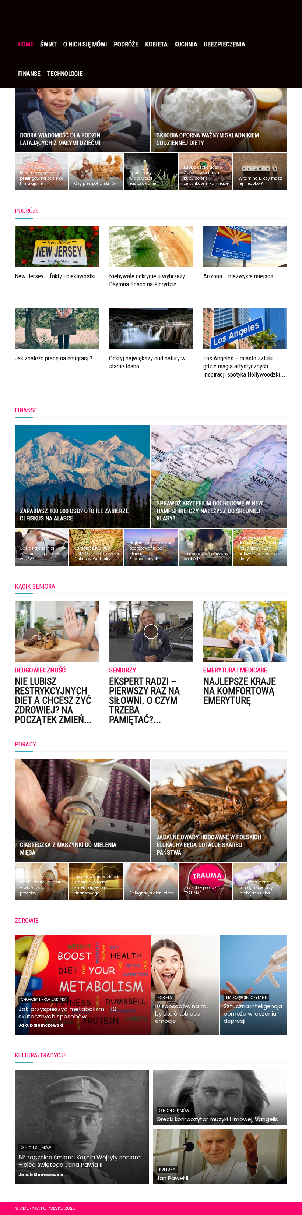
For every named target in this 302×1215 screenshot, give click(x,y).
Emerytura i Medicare (235, 670)
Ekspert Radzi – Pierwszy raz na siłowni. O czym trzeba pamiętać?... (144, 700)
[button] (278, 14)
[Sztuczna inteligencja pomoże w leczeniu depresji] (254, 985)
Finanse (29, 73)
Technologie (65, 73)
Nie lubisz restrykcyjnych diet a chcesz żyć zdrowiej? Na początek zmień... (53, 700)
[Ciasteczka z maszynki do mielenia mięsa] (82, 817)
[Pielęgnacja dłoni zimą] (151, 881)
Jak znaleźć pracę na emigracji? (53, 358)
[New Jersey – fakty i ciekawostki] (57, 246)
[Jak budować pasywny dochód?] (205, 547)
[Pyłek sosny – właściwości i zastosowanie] (151, 171)
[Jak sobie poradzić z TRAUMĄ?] (205, 881)
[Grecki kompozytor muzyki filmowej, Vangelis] (220, 1097)
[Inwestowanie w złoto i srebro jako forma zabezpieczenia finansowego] (96, 881)
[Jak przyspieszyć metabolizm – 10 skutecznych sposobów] (83, 985)
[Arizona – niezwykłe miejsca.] (245, 246)
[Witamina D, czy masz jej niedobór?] (260, 171)
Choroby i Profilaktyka (44, 999)
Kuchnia (185, 44)
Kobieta (156, 44)
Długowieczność (40, 670)
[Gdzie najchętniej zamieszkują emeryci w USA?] (41, 547)
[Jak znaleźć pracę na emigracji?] (57, 329)
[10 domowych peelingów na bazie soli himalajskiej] (41, 171)
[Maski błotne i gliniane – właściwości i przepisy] (41, 881)
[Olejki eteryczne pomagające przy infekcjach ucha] (260, 881)
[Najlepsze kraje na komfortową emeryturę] (245, 631)
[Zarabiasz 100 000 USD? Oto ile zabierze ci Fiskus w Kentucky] (96, 547)
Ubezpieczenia (224, 44)
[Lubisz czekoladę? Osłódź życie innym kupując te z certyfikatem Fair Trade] (205, 171)
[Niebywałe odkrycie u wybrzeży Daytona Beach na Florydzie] (151, 246)
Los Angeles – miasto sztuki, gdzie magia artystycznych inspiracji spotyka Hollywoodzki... (244, 366)
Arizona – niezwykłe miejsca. (239, 276)
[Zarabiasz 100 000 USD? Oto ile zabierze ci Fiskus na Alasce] (82, 483)
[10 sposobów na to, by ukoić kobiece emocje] (185, 985)
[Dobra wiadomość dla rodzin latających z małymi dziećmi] (82, 107)
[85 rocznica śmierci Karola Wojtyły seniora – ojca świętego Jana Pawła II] (82, 1127)
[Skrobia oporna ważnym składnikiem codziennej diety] (219, 107)
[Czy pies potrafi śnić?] (96, 171)
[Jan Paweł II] (220, 1156)
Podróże (126, 44)
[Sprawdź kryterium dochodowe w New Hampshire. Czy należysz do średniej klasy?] (219, 483)
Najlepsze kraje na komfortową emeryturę (239, 691)
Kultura (167, 1169)
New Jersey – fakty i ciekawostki (55, 276)
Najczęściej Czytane (246, 997)
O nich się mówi (85, 44)
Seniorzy (122, 670)
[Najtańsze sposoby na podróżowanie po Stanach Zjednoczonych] (151, 547)
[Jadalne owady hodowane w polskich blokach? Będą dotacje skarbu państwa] (219, 817)
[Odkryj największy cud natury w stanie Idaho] (151, 329)
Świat (48, 44)
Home (26, 44)
